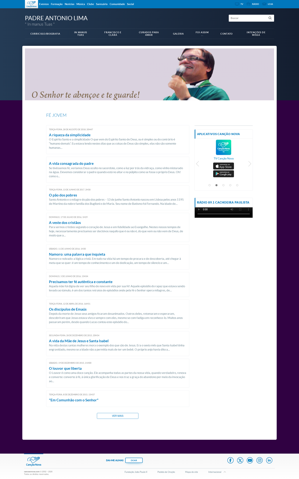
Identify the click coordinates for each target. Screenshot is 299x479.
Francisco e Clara (112, 33)
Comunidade (117, 4)
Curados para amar (149, 33)
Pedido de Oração (166, 472)
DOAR (134, 460)
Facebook (230, 461)
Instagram (259, 461)
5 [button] (237, 185)
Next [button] (249, 164)
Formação (57, 4)
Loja (270, 4)
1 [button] (209, 185)
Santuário (102, 4)
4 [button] (230, 185)
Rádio (255, 4)
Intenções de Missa (256, 33)
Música (80, 4)
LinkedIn (269, 461)
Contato (226, 34)
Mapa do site (191, 472)
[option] (223, 152)
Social (130, 4)
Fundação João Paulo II (136, 472)
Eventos (44, 4)
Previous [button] (198, 164)
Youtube (250, 461)
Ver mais (117, 415)
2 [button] (216, 185)
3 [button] (223, 185)
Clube (90, 4)
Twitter (240, 461)
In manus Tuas (80, 33)
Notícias (69, 4)
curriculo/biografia (45, 34)
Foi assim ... (202, 33)
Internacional (214, 472)
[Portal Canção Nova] (31, 4)
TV (242, 4)
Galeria (178, 34)
